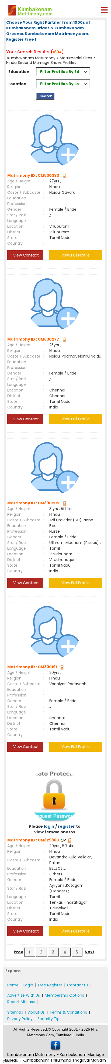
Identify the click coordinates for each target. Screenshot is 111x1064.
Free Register (50, 985)
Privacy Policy (20, 1018)
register (66, 826)
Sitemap (15, 1012)
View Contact (25, 255)
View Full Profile (75, 255)
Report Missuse (21, 1001)
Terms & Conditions (68, 1012)
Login (28, 985)
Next (89, 952)
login (49, 826)
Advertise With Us (23, 995)
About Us (36, 1012)
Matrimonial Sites (76, 58)
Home (13, 985)
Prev (18, 952)
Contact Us (77, 985)
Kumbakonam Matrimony (31, 58)
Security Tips (49, 1018)
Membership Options (64, 995)
